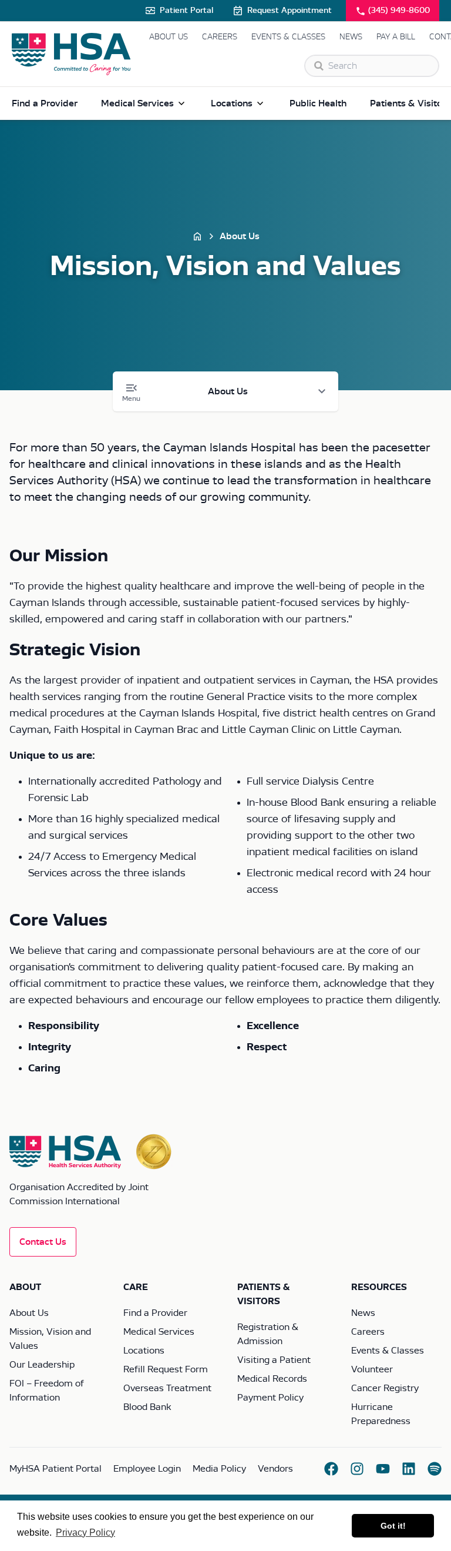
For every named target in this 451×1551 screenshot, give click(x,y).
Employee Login (147, 1468)
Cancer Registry (385, 1388)
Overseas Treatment (167, 1388)
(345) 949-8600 (399, 10)
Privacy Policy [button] (85, 1532)
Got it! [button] (393, 1525)
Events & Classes (288, 37)
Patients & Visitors (410, 103)
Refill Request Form (165, 1369)
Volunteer (372, 1369)
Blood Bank (147, 1407)
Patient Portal (186, 10)
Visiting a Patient (274, 1360)
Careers (219, 37)
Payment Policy (270, 1397)
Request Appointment (289, 10)
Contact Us (42, 1242)
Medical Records (272, 1378)
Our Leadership (42, 1364)
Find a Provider (45, 103)
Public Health (318, 103)
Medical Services (137, 103)
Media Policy (219, 1468)
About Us (168, 37)
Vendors (275, 1468)
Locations (232, 103)
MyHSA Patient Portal (55, 1468)
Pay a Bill (395, 37)
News (350, 37)
